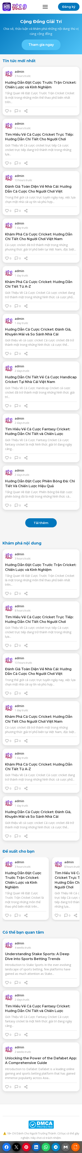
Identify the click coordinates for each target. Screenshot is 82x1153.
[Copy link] (75, 1147)
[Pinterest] (26, 1147)
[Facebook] (6, 1147)
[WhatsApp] (46, 1147)
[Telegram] (56, 1147)
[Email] (65, 1147)
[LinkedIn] (36, 1147)
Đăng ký (68, 7)
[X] (16, 1147)
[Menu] (45, 7)
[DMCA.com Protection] (41, 1124)
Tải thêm (41, 523)
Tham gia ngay (41, 45)
